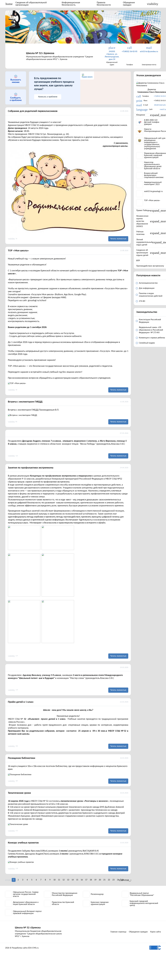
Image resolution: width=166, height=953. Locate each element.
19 (95, 880)
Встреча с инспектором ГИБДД (25, 402)
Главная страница (118, 932)
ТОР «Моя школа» (18, 250)
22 (109, 880)
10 (54, 880)
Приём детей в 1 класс (20, 702)
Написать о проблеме (47, 97)
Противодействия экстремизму (150, 266)
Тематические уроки (19, 793)
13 (68, 880)
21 (104, 880)
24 (118, 880)
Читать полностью (118, 239)
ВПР (138, 261)
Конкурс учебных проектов (23, 843)
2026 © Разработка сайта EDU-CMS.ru (22, 948)
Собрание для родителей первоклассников (32, 111)
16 (82, 880)
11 (59, 880)
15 (77, 880)
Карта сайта (155, 932)
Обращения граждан (129, 3)
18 (91, 880)
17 (86, 880)
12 (64, 880)
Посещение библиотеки (21, 758)
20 (100, 880)
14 (73, 880)
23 (113, 880)
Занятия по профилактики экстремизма (30, 468)
